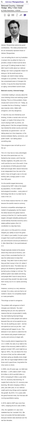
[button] (5, 15)
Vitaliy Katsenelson (8, 10)
